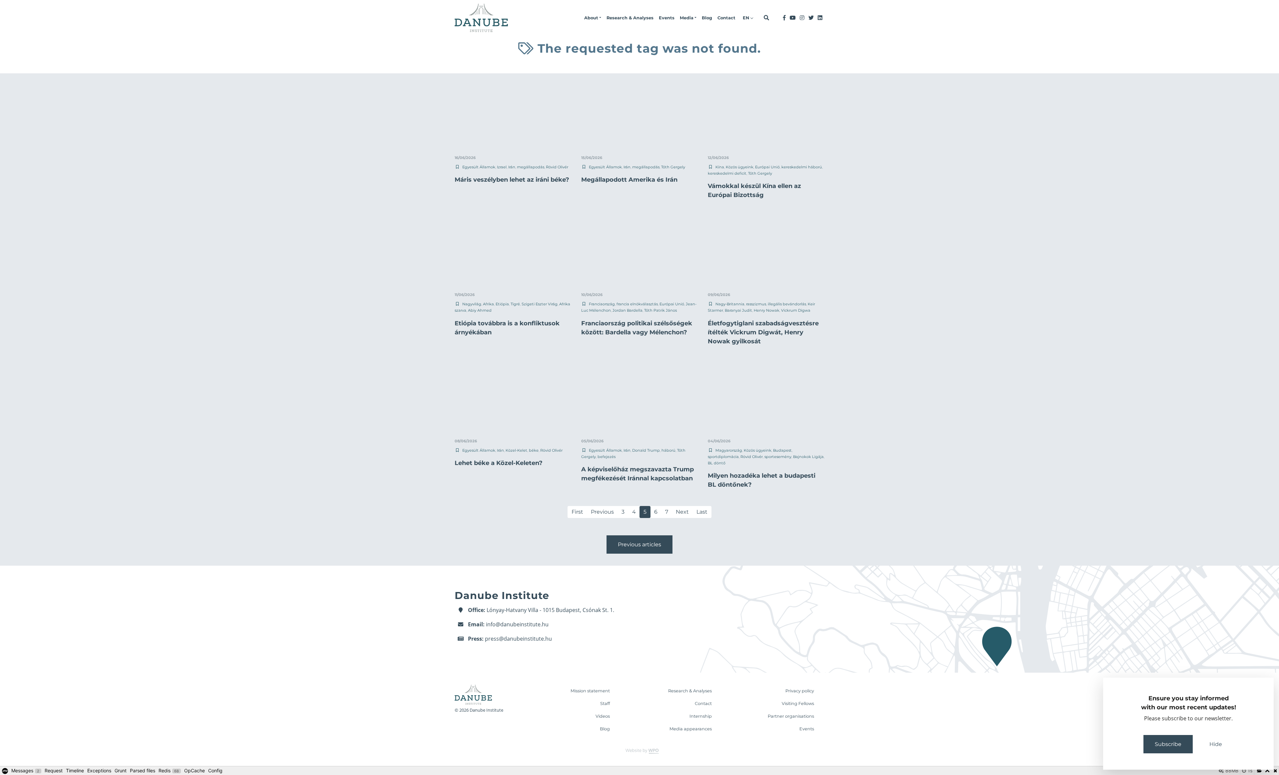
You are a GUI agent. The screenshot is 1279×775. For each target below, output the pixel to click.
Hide (1215, 744)
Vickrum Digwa (795, 310)
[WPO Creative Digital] (639, 750)
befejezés (607, 456)
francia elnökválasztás (637, 304)
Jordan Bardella (627, 310)
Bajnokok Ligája (808, 456)
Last (701, 512)
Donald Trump (646, 450)
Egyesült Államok (478, 167)
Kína (719, 167)
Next (682, 512)
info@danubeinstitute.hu (517, 624)
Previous (602, 512)
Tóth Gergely (673, 167)
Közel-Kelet (516, 450)
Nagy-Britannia (729, 304)
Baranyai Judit (738, 310)
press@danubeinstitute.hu (518, 638)
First (577, 512)
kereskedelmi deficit (727, 173)
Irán (511, 167)
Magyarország (728, 450)
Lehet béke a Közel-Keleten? (499, 463)
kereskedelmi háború (801, 167)
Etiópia (502, 304)
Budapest (782, 450)
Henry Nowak (766, 310)
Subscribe (1168, 744)
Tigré (515, 304)
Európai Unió (767, 167)
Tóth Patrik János (660, 310)
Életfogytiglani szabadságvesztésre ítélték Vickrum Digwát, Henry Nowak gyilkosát (763, 332)
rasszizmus (756, 304)
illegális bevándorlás (787, 304)
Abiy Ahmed (480, 310)
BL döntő (716, 463)
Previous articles (639, 544)
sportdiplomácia (723, 456)
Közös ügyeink (739, 167)
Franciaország (602, 304)
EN (746, 17)
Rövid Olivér (557, 167)
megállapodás (530, 167)
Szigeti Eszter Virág (540, 304)
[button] (593, 18)
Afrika (488, 304)
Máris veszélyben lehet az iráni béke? (512, 179)
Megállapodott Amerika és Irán (629, 179)
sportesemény (777, 456)
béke (534, 450)
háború (668, 450)
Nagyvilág (471, 304)
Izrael (502, 167)
